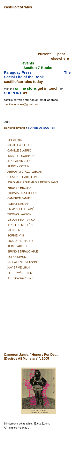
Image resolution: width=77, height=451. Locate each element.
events (28, 63)
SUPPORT (13, 93)
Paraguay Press (18, 72)
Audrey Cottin (18, 166)
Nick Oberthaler (20, 240)
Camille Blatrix (19, 150)
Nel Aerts (14, 139)
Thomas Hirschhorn (22, 193)
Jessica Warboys (20, 278)
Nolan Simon (16, 256)
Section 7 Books (37, 68)
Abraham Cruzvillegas (24, 171)
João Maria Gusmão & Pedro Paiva (32, 182)
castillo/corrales (18, 7)
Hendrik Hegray (19, 187)
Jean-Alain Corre (20, 161)
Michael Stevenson (22, 262)
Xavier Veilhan (18, 267)
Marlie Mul (15, 230)
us (25, 93)
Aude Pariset (17, 246)
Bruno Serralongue (22, 251)
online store (25, 88)
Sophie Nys (15, 235)
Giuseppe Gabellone (22, 177)
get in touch (48, 88)
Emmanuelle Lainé (20, 209)
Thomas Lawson (19, 214)
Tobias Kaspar (18, 203)
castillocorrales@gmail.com (21, 104)
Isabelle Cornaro (20, 155)
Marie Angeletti (19, 145)
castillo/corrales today (23, 82)
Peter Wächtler (19, 272)
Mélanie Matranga (21, 219)
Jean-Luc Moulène (20, 225)
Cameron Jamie (18, 198)
